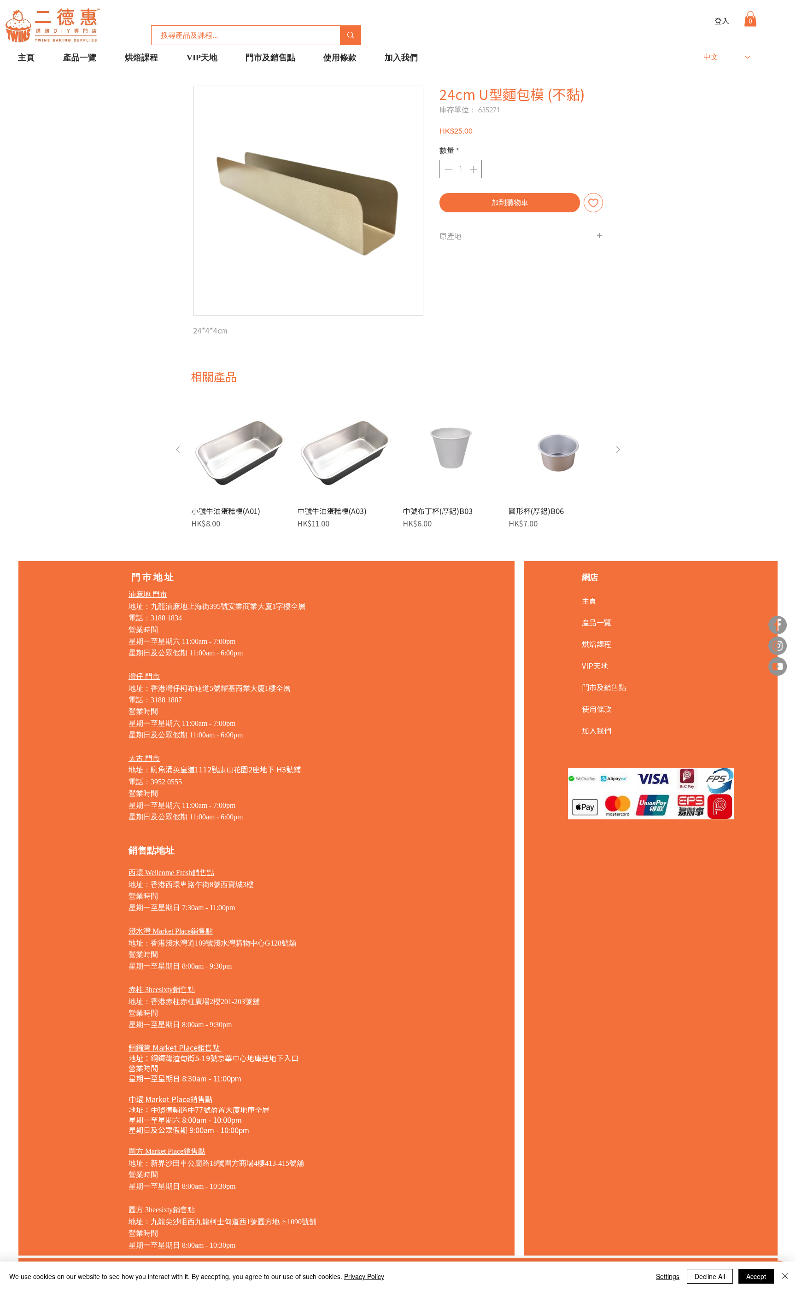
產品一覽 (596, 622)
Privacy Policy (364, 1276)
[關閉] (784, 1276)
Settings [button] (667, 1276)
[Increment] (474, 169)
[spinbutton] (461, 169)
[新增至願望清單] (593, 202)
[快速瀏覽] (239, 450)
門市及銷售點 (604, 687)
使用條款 (596, 708)
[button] (750, 18)
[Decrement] (447, 169)
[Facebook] (777, 625)
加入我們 (596, 730)
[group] (398, 465)
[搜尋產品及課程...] (350, 35)
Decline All (710, 1276)
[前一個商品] (177, 449)
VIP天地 (595, 665)
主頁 (589, 600)
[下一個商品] (618, 449)
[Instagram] (777, 646)
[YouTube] (777, 666)
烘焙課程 (596, 643)
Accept (756, 1276)
